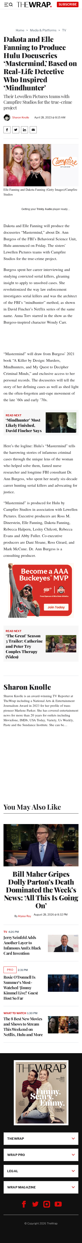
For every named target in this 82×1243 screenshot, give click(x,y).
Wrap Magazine (21, 1187)
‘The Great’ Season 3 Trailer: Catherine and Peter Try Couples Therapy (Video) (24, 646)
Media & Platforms (43, 30)
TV (64, 30)
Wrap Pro (16, 1155)
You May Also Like (32, 806)
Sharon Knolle (20, 117)
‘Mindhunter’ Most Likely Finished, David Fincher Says (24, 425)
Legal (12, 1171)
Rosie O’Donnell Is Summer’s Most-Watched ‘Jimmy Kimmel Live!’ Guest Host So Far (20, 987)
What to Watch (14, 1013)
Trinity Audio (44, 209)
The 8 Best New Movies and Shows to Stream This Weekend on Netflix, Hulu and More (23, 1026)
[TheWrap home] (34, 4)
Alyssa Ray (24, 916)
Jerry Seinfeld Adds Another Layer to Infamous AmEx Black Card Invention (22, 945)
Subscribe (68, 4)
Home (20, 30)
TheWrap (15, 1138)
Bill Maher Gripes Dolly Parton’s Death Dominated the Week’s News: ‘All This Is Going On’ (41, 889)
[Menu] (8, 4)
